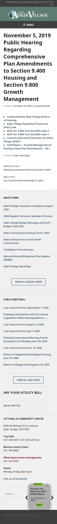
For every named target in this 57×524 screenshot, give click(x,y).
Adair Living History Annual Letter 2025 (26, 233)
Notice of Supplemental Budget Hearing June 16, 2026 (27, 356)
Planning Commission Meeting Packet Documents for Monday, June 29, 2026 (26, 339)
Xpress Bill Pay (12, 405)
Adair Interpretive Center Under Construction (23, 241)
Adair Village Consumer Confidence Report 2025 (28, 207)
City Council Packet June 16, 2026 (23, 347)
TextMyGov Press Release (19, 249)
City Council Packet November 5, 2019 (23, 179)
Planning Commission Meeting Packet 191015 (27, 168)
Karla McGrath (42, 106)
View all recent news (28, 281)
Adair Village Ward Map (17, 266)
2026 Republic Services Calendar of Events (28, 216)
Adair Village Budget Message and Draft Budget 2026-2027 (27, 224)
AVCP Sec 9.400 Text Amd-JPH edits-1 (28, 130)
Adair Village (28, 13)
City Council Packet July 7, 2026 (22, 331)
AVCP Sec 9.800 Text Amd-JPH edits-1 (28, 134)
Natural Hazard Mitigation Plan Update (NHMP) (27, 258)
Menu (30, 24)
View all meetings (28, 380)
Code (13, 127)
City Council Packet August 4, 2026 (24, 324)
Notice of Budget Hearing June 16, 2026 (26, 364)
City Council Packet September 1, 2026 (26, 307)
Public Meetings (21, 155)
